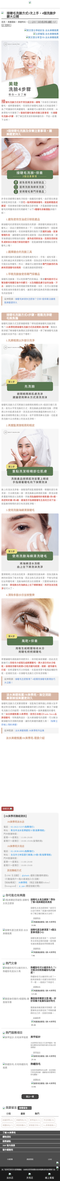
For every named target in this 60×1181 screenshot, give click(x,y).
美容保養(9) (21, 1125)
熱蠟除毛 (36, 1064)
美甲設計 (36, 1037)
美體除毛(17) (8, 1125)
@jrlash (26, 875)
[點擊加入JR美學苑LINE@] (57, 1163)
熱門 (37, 1113)
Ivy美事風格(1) (49, 1125)
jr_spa (22, 886)
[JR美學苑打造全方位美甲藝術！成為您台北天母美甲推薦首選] (16, 1037)
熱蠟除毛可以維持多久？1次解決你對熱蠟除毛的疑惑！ (43, 970)
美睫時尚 (22, 22)
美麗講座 (11, 22)
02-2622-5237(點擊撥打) (22, 827)
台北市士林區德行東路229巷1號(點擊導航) (31, 855)
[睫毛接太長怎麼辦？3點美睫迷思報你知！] (16, 901)
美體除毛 (37, 987)
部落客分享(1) (34, 1125)
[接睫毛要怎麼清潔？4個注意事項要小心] (16, 932)
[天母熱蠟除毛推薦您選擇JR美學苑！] (16, 1066)
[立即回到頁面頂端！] (57, 1168)
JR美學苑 (23, 882)
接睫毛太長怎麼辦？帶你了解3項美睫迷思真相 (43, 900)
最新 (23, 1113)
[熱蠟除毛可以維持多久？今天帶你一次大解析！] (16, 969)
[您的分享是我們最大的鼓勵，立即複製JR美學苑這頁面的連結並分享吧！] (46, 34)
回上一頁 (30, 1097)
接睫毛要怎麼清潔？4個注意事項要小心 (43, 931)
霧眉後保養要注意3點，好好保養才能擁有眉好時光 (43, 999)
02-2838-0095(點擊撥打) (22, 851)
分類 (8, 1113)
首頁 (3, 22)
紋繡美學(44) (8, 1120)
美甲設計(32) (35, 1120)
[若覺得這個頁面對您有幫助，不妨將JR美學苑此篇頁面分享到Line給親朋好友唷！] (41, 30)
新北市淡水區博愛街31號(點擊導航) (28, 830)
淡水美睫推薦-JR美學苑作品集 (29, 730)
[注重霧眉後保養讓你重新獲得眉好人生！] (16, 1000)
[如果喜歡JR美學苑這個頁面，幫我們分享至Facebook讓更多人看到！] (42, 37)
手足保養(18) (49, 1120)
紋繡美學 (37, 1018)
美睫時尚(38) (21, 1120)
